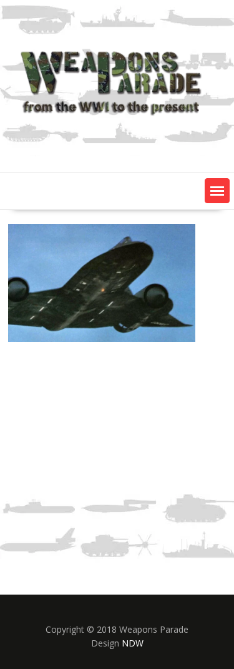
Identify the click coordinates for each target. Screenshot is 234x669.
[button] (217, 190)
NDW (133, 643)
